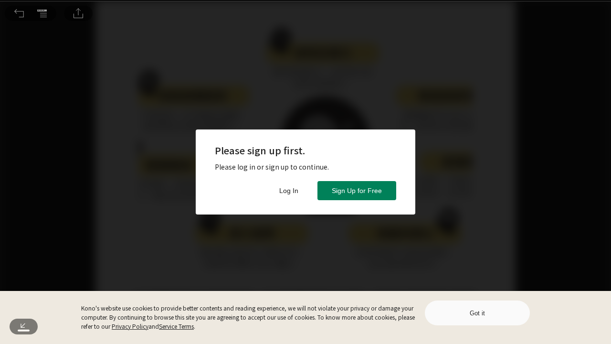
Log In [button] (288, 190)
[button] (19, 13)
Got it (477, 313)
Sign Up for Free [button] (357, 190)
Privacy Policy (130, 326)
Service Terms (176, 326)
